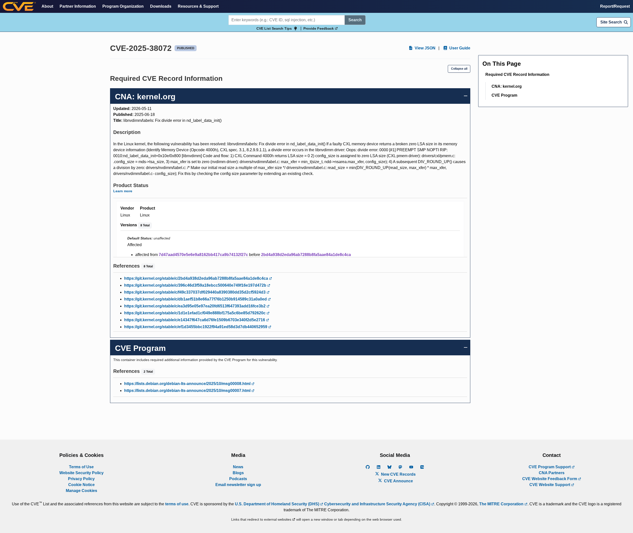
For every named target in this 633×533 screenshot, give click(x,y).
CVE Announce (398, 481)
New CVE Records (398, 474)
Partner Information (78, 6)
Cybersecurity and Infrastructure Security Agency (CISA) (377, 504)
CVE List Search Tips (274, 28)
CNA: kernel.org (507, 86)
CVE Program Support (550, 467)
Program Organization (123, 6)
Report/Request (615, 6)
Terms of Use (81, 467)
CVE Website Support (550, 485)
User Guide (459, 48)
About (47, 6)
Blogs (238, 473)
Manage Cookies (81, 491)
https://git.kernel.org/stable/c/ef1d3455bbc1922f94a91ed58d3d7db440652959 (196, 327)
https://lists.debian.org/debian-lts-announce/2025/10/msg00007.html (187, 390)
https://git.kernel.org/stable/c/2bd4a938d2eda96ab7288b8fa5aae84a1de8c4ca (196, 278)
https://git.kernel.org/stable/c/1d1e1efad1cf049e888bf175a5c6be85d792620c (195, 313)
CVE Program (504, 95)
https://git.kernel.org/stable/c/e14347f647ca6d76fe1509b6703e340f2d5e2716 (195, 320)
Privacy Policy (81, 479)
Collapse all (459, 68)
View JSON (424, 48)
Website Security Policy (81, 473)
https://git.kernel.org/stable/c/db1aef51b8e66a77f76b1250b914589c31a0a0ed (196, 299)
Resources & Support (198, 6)
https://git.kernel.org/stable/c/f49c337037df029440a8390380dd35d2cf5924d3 (195, 292)
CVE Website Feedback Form (550, 479)
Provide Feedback (319, 28)
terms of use (176, 504)
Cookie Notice (81, 485)
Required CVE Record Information (517, 74)
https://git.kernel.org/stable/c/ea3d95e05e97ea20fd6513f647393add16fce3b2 (195, 306)
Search (355, 20)
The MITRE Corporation (501, 504)
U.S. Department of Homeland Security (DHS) (277, 504)
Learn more (122, 191)
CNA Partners (552, 473)
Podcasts (238, 479)
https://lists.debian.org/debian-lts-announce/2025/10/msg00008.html (187, 384)
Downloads (160, 6)
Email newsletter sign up (238, 485)
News (238, 467)
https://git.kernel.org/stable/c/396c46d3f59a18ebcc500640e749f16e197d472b (195, 285)
